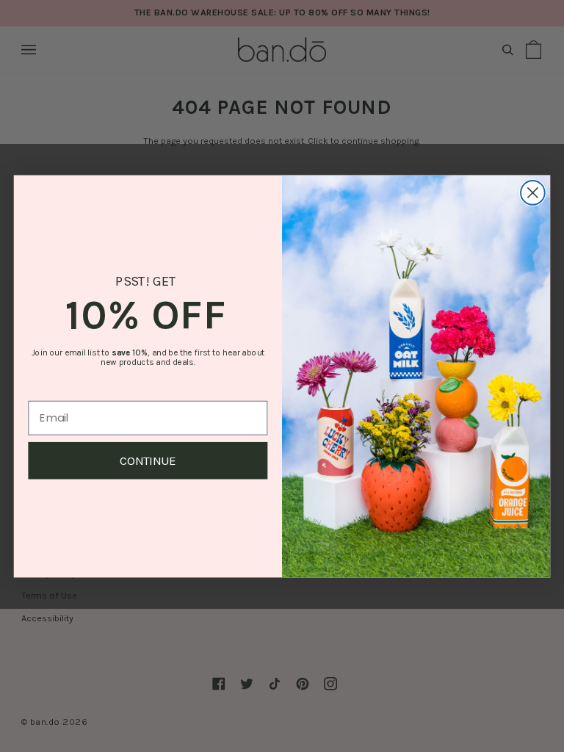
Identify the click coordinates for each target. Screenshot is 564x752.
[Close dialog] (533, 193)
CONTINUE (148, 460)
